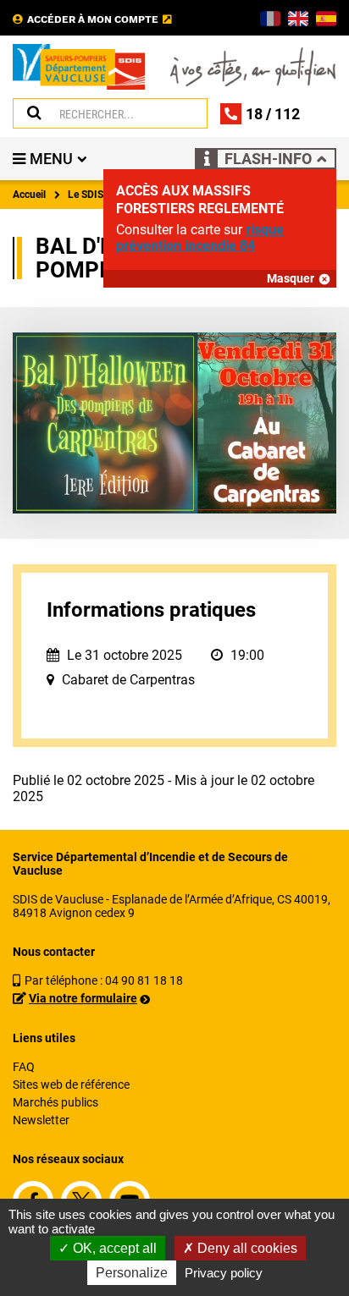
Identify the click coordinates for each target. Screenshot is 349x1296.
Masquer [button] (290, 278)
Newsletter (41, 1120)
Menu (51, 158)
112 (287, 114)
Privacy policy (224, 1273)
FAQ (24, 1067)
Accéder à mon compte (92, 19)
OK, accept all (113, 1248)
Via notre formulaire (83, 998)
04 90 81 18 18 (144, 980)
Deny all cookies (245, 1248)
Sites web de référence (71, 1084)
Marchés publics (55, 1102)
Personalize (132, 1273)
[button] (265, 158)
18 (254, 114)
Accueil (29, 194)
